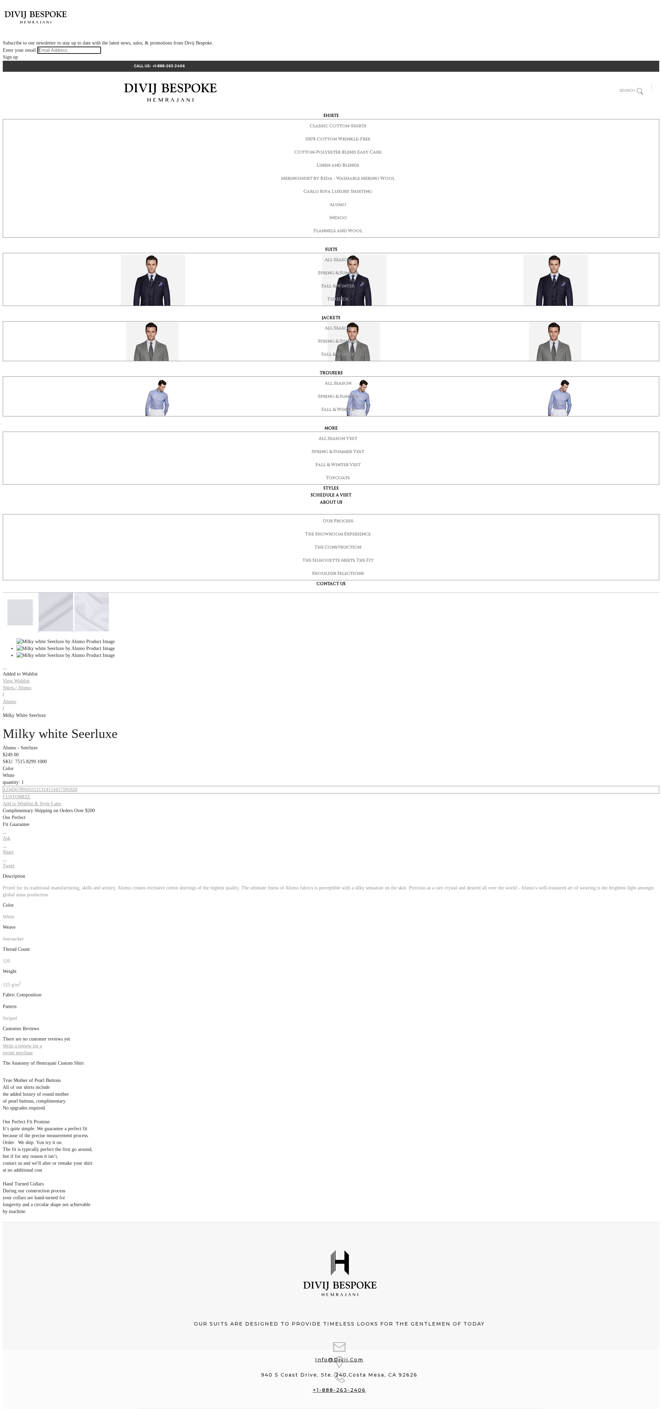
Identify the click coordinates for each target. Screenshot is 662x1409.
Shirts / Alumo (17, 687)
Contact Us (331, 584)
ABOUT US (331, 502)
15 (50, 789)
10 (27, 789)
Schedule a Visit (331, 495)
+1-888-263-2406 (169, 66)
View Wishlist (16, 680)
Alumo (9, 701)
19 (70, 789)
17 (60, 789)
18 (65, 789)
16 (55, 789)
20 (74, 789)
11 (32, 789)
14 (45, 789)
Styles (331, 488)
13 (41, 789)
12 (36, 789)
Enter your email (19, 50)
